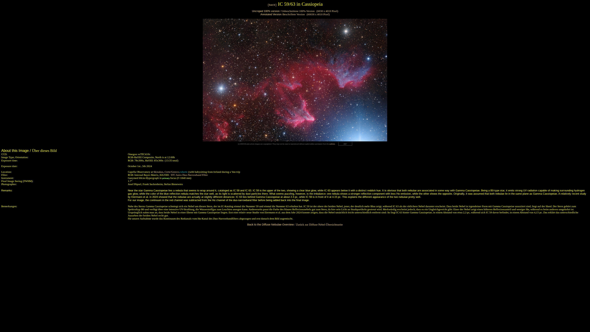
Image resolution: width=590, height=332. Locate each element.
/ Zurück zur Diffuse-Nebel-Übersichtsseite (295, 224)
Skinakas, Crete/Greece (166, 171)
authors (332, 144)
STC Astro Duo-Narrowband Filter (189, 175)
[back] (272, 5)
